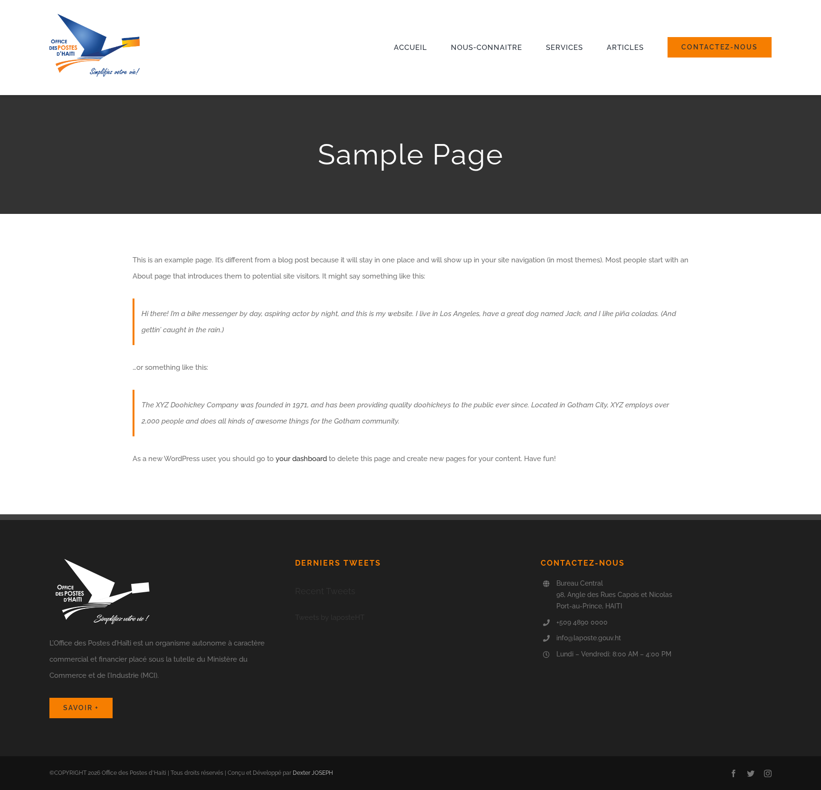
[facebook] (733, 773)
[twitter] (750, 773)
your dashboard (301, 458)
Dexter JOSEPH (313, 773)
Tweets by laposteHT (329, 617)
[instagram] (768, 773)
